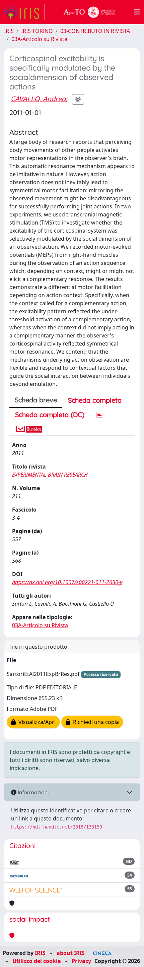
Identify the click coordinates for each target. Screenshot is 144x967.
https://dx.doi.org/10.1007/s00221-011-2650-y (67, 582)
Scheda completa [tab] (95, 400)
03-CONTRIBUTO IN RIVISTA (95, 31)
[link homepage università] (89, 12)
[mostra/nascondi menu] (137, 12)
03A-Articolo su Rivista (39, 39)
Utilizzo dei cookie (36, 961)
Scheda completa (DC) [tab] (49, 414)
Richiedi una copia (94, 722)
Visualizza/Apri (36, 722)
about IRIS (71, 953)
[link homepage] (24, 12)
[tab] (99, 415)
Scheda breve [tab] (36, 400)
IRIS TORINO (37, 31)
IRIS (9, 31)
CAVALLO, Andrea (38, 98)
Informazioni (32, 792)
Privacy (81, 961)
